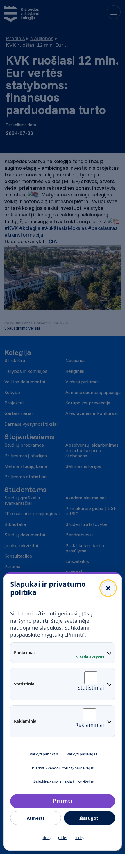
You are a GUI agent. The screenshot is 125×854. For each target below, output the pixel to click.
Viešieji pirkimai (82, 381)
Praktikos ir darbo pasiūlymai (84, 548)
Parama (12, 566)
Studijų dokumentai (24, 534)
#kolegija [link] (29, 228)
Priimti (62, 801)
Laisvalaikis (77, 561)
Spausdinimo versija (22, 328)
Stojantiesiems (29, 436)
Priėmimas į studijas (25, 455)
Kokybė (12, 392)
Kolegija (17, 352)
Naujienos (41, 38)
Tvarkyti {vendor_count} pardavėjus (62, 768)
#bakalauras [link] (103, 228)
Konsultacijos (18, 555)
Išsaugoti (89, 818)
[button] (108, 588)
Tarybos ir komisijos (25, 371)
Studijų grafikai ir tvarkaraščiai (22, 500)
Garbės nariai (18, 413)
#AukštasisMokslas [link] (64, 228)
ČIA (53, 241)
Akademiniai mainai (85, 497)
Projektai (14, 402)
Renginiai (74, 371)
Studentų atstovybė (86, 524)
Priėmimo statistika (25, 476)
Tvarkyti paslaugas (81, 754)
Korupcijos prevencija (87, 402)
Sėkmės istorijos (83, 466)
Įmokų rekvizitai (21, 545)
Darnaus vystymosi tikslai (31, 424)
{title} (46, 837)
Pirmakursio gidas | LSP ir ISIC (91, 511)
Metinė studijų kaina (25, 466)
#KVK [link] (11, 228)
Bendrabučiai (79, 534)
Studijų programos (24, 444)
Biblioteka (15, 524)
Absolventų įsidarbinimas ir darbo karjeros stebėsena (92, 450)
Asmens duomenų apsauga (93, 392)
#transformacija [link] (23, 234)
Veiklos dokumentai (24, 381)
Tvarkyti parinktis (43, 754)
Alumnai (73, 571)
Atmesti (35, 818)
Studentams (25, 489)
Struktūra (14, 360)
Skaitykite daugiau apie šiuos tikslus (63, 782)
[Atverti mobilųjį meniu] (114, 12)
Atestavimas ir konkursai (91, 413)
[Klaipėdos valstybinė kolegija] (21, 14)
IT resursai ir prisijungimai (32, 513)
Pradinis (15, 38)
